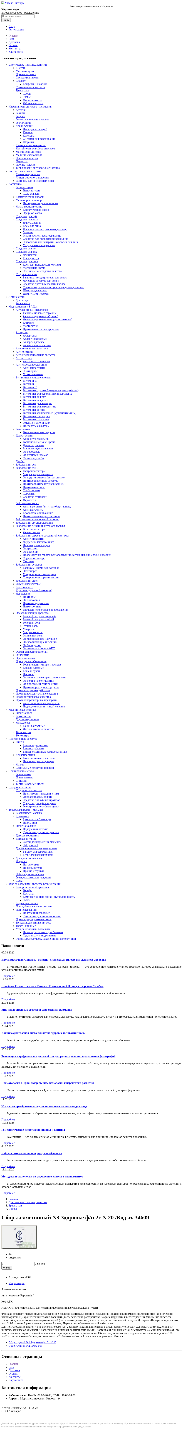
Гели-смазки (23, 774)
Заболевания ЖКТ (27, 467)
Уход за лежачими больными (33, 929)
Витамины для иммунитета (39, 406)
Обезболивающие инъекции (40, 641)
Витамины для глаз (34, 396)
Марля (20, 764)
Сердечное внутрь (34, 558)
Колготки (28, 893)
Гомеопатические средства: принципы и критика (33, 1129)
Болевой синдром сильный (39, 616)
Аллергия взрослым (35, 338)
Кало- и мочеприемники (31, 145)
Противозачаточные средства (41, 329)
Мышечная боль (33, 635)
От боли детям (32, 645)
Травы (27, 96)
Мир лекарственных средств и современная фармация (36, 1009)
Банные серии (24, 187)
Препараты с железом (36, 425)
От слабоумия (31, 600)
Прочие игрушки (33, 870)
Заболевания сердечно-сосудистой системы (42, 535)
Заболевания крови (27, 503)
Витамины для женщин (37, 403)
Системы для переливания (39, 138)
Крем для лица (32, 225)
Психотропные (32, 606)
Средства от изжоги (35, 496)
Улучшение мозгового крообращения (45, 609)
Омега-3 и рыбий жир (36, 422)
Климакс (28, 322)
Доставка (14, 42)
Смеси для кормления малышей (42, 841)
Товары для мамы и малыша (26, 809)
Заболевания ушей (27, 580)
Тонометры (22, 735)
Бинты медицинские (35, 745)
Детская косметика (27, 835)
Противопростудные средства (41, 687)
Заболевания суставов (29, 564)
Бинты (20, 741)
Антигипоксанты (33, 538)
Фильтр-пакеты (32, 100)
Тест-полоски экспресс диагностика (38, 167)
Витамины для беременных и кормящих (47, 393)
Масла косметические (29, 206)
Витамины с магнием (36, 419)
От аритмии (30, 548)
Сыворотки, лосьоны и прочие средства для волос (53, 287)
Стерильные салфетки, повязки (35, 767)
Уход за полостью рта (29, 790)
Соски (19, 880)
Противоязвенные (34, 487)
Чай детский (30, 845)
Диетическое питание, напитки (28, 64)
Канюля (28, 132)
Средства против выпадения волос (44, 283)
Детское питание (26, 838)
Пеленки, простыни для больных (43, 932)
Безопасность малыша (29, 812)
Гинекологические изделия (32, 119)
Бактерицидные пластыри (39, 758)
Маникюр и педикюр (29, 200)
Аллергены (30, 335)
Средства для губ (26, 216)
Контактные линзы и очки (25, 171)
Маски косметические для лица (42, 235)
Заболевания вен (26, 464)
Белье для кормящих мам (38, 854)
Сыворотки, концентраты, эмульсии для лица (50, 242)
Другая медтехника (27, 719)
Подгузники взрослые (36, 912)
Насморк (28, 674)
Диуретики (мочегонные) (38, 541)
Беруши (20, 116)
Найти (6, 20)
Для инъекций (24, 125)
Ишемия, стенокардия (36, 545)
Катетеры (28, 135)
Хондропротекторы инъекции (41, 577)
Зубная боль (30, 625)
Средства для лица (27, 219)
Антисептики (24, 358)
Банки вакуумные (34, 725)
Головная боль (31, 622)
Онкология (22, 654)
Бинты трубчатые (33, 748)
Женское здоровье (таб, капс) (40, 316)
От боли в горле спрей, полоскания (44, 677)
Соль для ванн (31, 193)
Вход (12, 26)
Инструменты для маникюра (40, 203)
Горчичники (23, 122)
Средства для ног (26, 248)
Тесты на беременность (30, 783)
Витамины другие (34, 409)
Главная (13, 35)
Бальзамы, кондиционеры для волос (45, 277)
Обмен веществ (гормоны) (32, 651)
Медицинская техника (22, 709)
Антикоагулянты (33, 509)
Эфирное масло (32, 212)
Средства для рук (26, 251)
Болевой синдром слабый (38, 619)
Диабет (20, 461)
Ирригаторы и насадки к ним (41, 793)
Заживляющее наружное (38, 448)
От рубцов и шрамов (35, 454)
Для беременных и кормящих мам (36, 848)
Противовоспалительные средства (37, 693)
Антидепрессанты (34, 367)
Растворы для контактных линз (35, 180)
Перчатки (22, 161)
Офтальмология (25, 658)
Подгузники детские (35, 829)
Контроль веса (24, 587)
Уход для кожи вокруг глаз (39, 245)
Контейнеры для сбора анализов (35, 148)
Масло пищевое (25, 71)
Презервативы (24, 777)
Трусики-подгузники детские (41, 832)
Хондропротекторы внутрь (39, 574)
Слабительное (31, 490)
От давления (30, 551)
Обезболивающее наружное (40, 638)
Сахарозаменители (27, 77)
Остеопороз (30, 571)
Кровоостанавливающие (38, 512)
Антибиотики (24, 351)
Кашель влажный (33, 667)
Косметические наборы (30, 196)
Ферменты (29, 500)
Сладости (21, 80)
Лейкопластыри (25, 754)
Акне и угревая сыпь (35, 438)
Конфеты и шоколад (35, 83)
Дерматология (24, 435)
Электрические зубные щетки (41, 806)
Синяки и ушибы (33, 458)
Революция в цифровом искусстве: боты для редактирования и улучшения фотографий (58, 1056)
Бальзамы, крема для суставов (41, 567)
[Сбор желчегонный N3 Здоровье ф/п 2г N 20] (19, 1248)
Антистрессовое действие (31, 364)
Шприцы (28, 142)
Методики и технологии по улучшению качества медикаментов (42, 1176)
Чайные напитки (33, 103)
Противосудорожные (36, 603)
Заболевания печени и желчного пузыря (40, 525)
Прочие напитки (26, 74)
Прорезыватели (32, 867)
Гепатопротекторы (34, 529)
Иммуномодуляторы (28, 583)
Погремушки (31, 864)
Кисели (20, 67)
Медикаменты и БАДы (23, 306)
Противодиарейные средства (40, 480)
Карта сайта (16, 51)
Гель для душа (31, 190)
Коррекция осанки (27, 903)
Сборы (27, 93)
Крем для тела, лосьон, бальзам (42, 264)
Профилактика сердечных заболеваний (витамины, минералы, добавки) (67, 554)
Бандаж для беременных (38, 851)
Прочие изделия (25, 164)
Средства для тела (27, 261)
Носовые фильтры (27, 158)
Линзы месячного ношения (32, 177)
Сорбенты (29, 493)
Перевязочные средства (23, 738)
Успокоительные (33, 374)
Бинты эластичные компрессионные (45, 751)
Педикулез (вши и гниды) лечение (44, 706)
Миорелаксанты (33, 632)
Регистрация (16, 29)
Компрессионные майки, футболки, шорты (49, 896)
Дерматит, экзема (33, 445)
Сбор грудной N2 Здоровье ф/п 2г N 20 (32, 1342)
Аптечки (21, 109)
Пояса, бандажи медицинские (34, 906)
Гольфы (27, 890)
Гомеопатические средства (39, 432)
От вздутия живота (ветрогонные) (44, 477)
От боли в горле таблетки (38, 680)
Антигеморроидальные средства (35, 354)
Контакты (15, 48)
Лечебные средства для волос (41, 280)
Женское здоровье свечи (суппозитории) (47, 319)
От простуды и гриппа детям (40, 683)
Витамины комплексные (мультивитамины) (49, 412)
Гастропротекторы (34, 471)
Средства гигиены (20, 787)
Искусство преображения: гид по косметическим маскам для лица (44, 1106)
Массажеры (23, 722)
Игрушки (21, 861)
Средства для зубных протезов (41, 800)
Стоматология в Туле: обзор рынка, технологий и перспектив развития (47, 1082)
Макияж (28, 232)
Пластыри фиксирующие (38, 761)
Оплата (13, 45)
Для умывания (32, 222)
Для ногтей (30, 254)
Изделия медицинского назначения (30, 106)
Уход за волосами (26, 274)
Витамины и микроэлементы (33, 377)
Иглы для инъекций (35, 129)
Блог (11, 38)
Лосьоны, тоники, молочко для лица (45, 229)
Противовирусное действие (33, 690)
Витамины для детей (35, 400)
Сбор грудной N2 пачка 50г (25, 1345)
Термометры (23, 732)
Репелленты (23, 303)
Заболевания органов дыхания (34, 522)
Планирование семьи (21, 770)
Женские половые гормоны (39, 312)
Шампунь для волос (35, 290)
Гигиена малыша (26, 825)
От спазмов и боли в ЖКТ (39, 648)
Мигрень (28, 629)
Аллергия (22, 332)
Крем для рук (31, 258)
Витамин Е (29, 383)
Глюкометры (23, 716)
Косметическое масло (36, 209)
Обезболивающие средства (32, 612)
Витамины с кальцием (36, 416)
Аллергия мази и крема (37, 345)
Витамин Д (30, 380)
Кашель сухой (31, 670)
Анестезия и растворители (32, 348)
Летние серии (17, 296)
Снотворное (30, 371)
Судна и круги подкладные (39, 935)
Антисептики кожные (36, 361)
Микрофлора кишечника (38, 474)
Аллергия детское (33, 342)
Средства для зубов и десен (39, 803)
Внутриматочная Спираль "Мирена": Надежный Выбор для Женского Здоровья (53, 959)
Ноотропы (29, 596)
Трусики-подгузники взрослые (42, 916)
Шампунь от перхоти (36, 293)
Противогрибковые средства (33, 696)
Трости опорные (26, 925)
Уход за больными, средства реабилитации (35, 883)
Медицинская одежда (29, 154)
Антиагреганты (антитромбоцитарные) (47, 506)
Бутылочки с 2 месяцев (37, 819)
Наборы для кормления (30, 874)
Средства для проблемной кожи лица (45, 238)
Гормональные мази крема (39, 441)
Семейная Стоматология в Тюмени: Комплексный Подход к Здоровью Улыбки (52, 986)
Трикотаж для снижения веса (33, 922)
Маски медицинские (28, 151)
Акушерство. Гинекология (32, 309)
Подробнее (8, 975)
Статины (28, 561)
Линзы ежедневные (28, 174)
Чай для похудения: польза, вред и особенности (31, 1153)
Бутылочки (22, 816)
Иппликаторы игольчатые (39, 729)
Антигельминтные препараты (41, 703)
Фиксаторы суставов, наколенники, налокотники (46, 938)
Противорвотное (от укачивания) (43, 483)
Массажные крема (34, 267)
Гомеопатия (23, 429)
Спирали (21, 780)
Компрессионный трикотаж (33, 887)
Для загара (22, 300)
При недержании (26, 909)
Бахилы (20, 113)
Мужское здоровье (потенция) (34, 590)
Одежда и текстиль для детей (33, 877)
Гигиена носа (24, 712)
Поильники (30, 822)
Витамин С (30, 387)
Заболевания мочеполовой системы (37, 519)
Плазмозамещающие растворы (41, 516)
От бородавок (31, 451)
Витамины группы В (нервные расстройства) (50, 390)
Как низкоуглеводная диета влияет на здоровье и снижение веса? (43, 1032)
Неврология (23, 593)
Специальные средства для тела (42, 271)
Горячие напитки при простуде (42, 664)
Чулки (26, 899)
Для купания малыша (29, 858)
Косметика (15, 183)
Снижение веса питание (30, 87)
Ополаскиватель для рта (37, 796)
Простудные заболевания (31, 661)
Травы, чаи (22, 90)
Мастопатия (30, 325)
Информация (16, 1283)
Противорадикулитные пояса (33, 919)
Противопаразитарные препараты (36, 700)
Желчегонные (31, 532)
